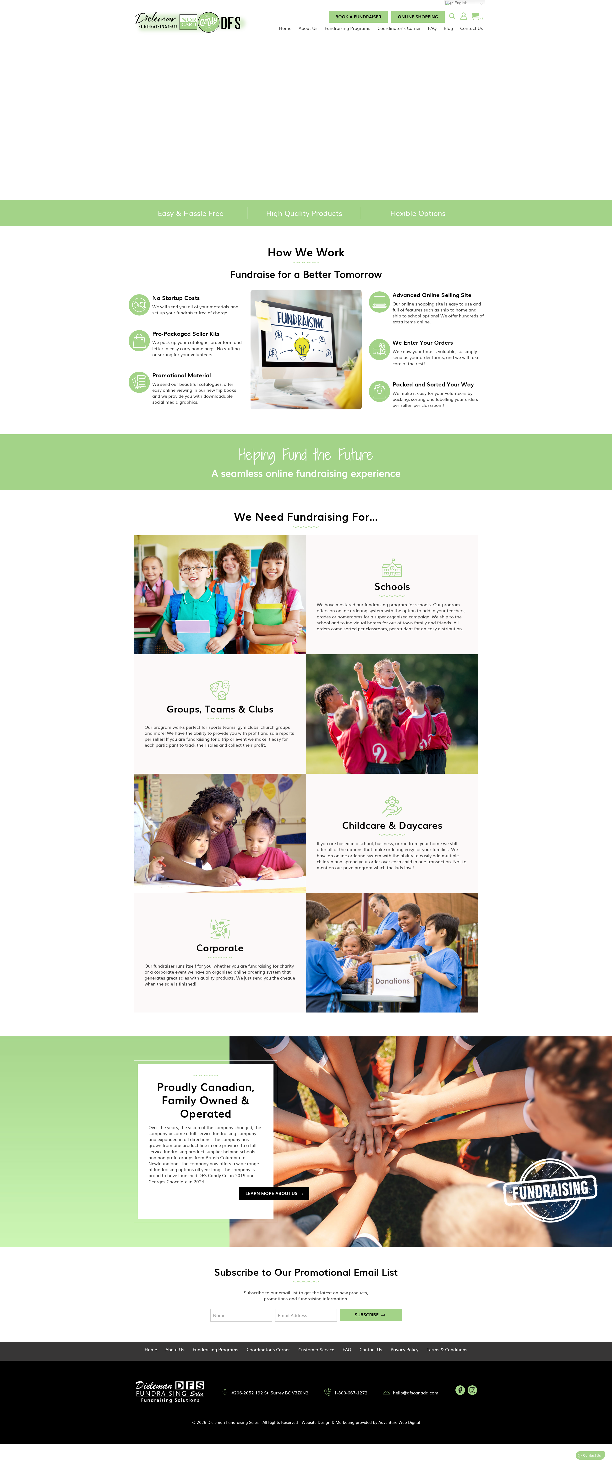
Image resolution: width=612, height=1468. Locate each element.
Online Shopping (418, 16)
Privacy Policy (404, 1349)
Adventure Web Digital (399, 1422)
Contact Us (471, 28)
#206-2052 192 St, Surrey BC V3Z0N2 (269, 1392)
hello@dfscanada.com (415, 1392)
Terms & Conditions (447, 1349)
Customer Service (316, 1349)
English (460, 3)
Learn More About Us (271, 1193)
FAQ (432, 28)
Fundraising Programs (347, 28)
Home (285, 28)
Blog (448, 28)
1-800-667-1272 (350, 1392)
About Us (308, 28)
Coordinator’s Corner (399, 28)
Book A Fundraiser (358, 16)
